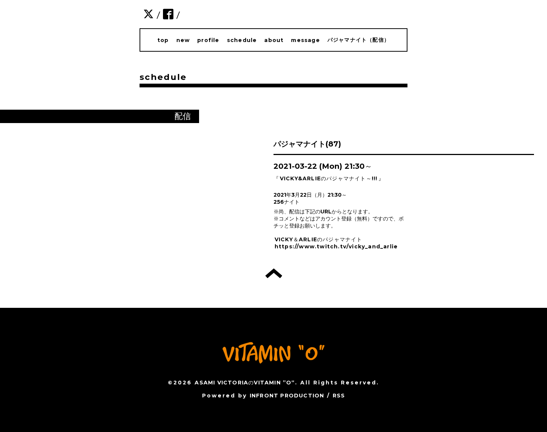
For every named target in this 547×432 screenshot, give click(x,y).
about (274, 40)
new (183, 40)
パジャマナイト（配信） (358, 39)
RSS (339, 395)
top (163, 40)
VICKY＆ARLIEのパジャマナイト (318, 239)
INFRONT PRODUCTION (287, 395)
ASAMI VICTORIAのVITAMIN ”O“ (245, 382)
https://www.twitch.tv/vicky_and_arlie (336, 246)
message (305, 40)
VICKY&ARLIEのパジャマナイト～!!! (329, 178)
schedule (242, 40)
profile (208, 40)
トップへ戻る (273, 273)
